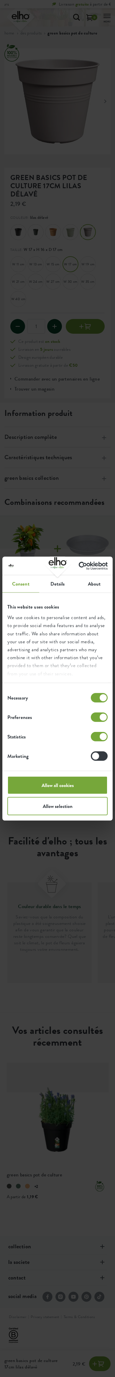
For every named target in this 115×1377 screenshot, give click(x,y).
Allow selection (58, 806)
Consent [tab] (20, 583)
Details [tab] (57, 583)
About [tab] (94, 583)
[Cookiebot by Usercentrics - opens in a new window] (82, 565)
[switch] (99, 717)
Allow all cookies (58, 785)
